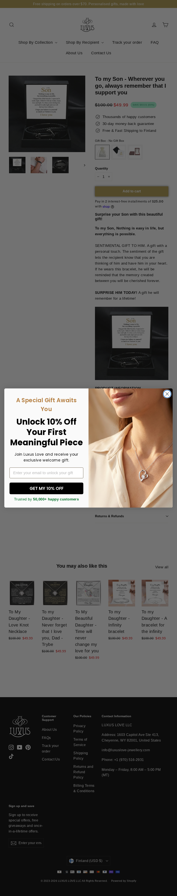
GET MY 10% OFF (46, 488)
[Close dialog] (167, 394)
